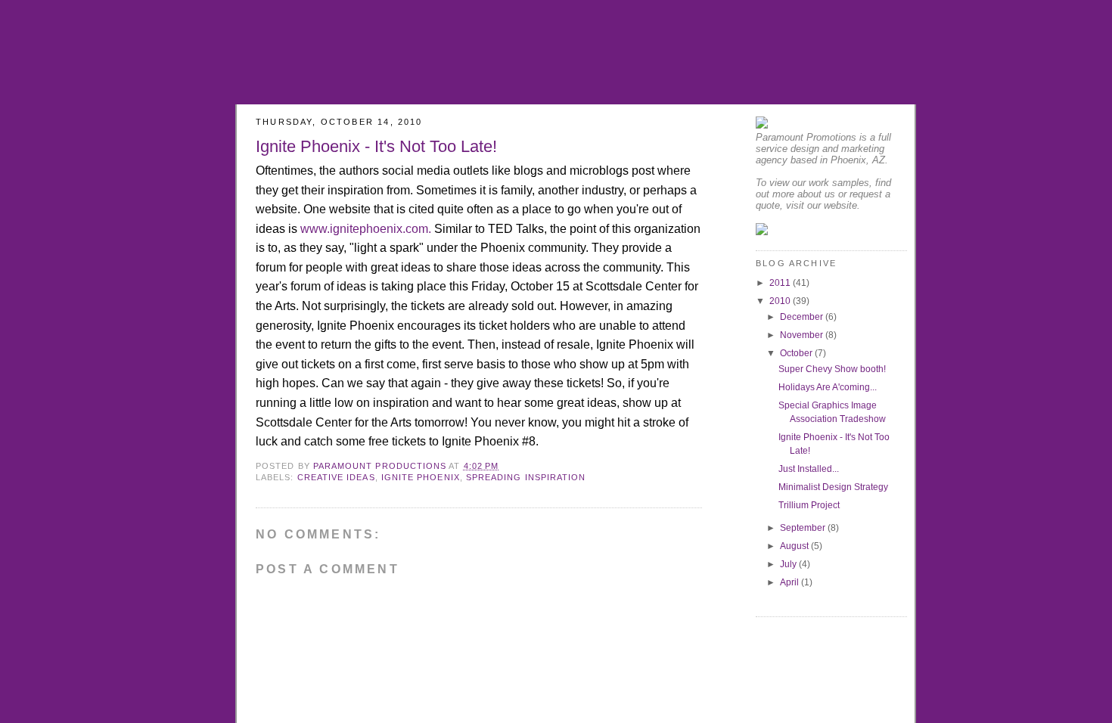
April (790, 582)
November (802, 335)
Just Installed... (808, 469)
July (789, 564)
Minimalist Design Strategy (833, 487)
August (795, 546)
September (804, 528)
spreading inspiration (526, 477)
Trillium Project (809, 505)
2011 (781, 283)
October (797, 353)
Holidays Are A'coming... (827, 387)
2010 (781, 301)
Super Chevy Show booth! (832, 369)
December (802, 317)
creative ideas (336, 477)
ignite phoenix (420, 477)
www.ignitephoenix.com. (365, 228)
